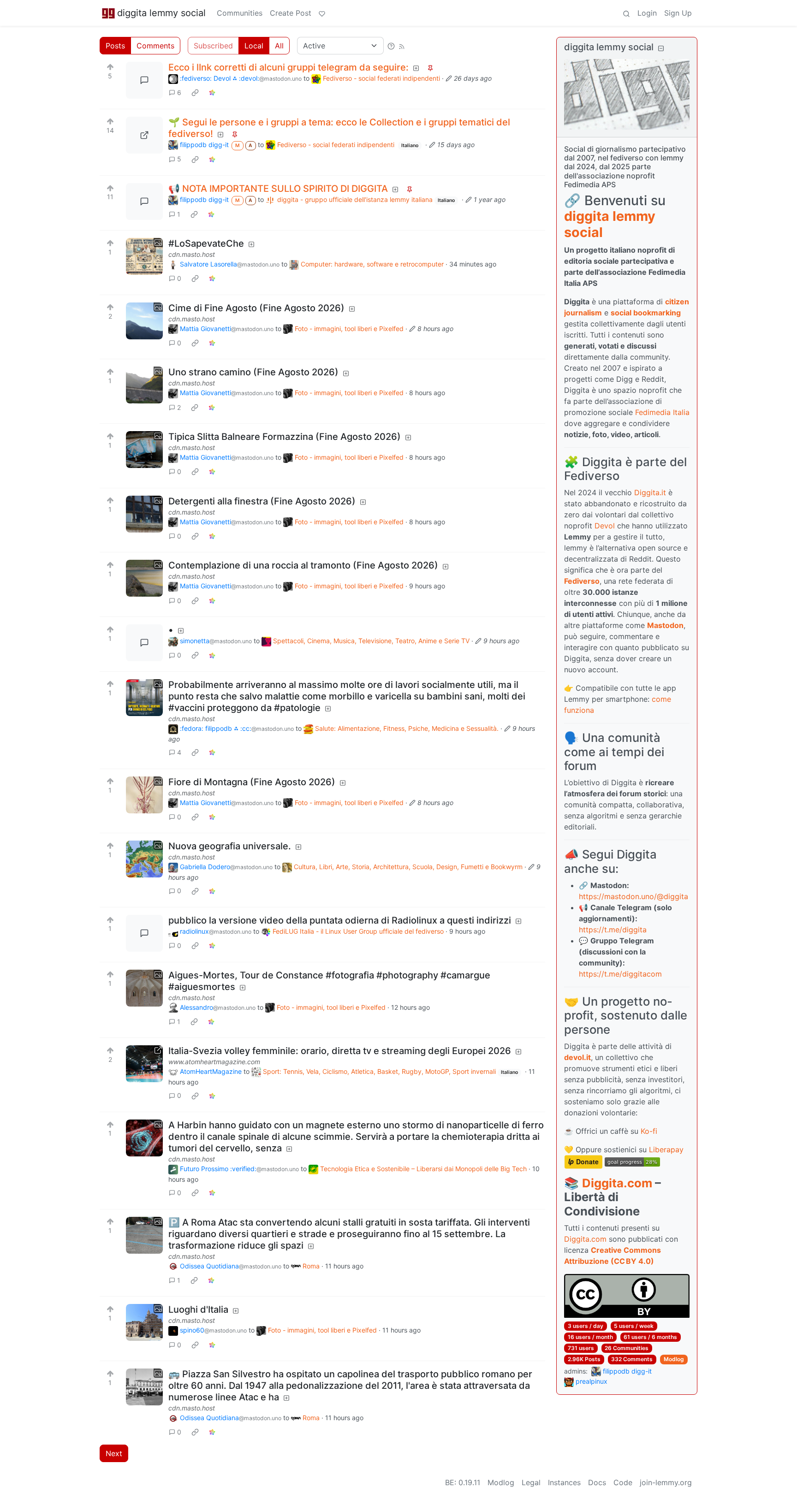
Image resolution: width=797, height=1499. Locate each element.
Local (253, 45)
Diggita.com (617, 1183)
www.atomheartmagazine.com (214, 1062)
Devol (605, 525)
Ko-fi (649, 1131)
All (279, 45)
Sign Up (678, 13)
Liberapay (666, 1149)
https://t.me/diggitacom (620, 973)
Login (647, 13)
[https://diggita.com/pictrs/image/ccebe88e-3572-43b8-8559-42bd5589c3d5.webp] (144, 135)
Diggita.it (650, 492)
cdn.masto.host (191, 254)
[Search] (626, 13)
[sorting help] (391, 45)
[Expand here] (144, 256)
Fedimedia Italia (662, 412)
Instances (564, 1482)
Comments (155, 45)
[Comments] (144, 80)
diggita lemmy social (161, 12)
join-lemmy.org (666, 1482)
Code (622, 1482)
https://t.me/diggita (613, 929)
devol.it (577, 1057)
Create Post (290, 13)
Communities (239, 13)
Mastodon (665, 625)
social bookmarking (646, 312)
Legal (531, 1482)
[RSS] (401, 45)
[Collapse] (661, 48)
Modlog (674, 1359)
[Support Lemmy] (322, 13)
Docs (597, 1482)
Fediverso (582, 581)
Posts (115, 45)
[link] (195, 92)
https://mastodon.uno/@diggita (633, 896)
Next (114, 1453)
